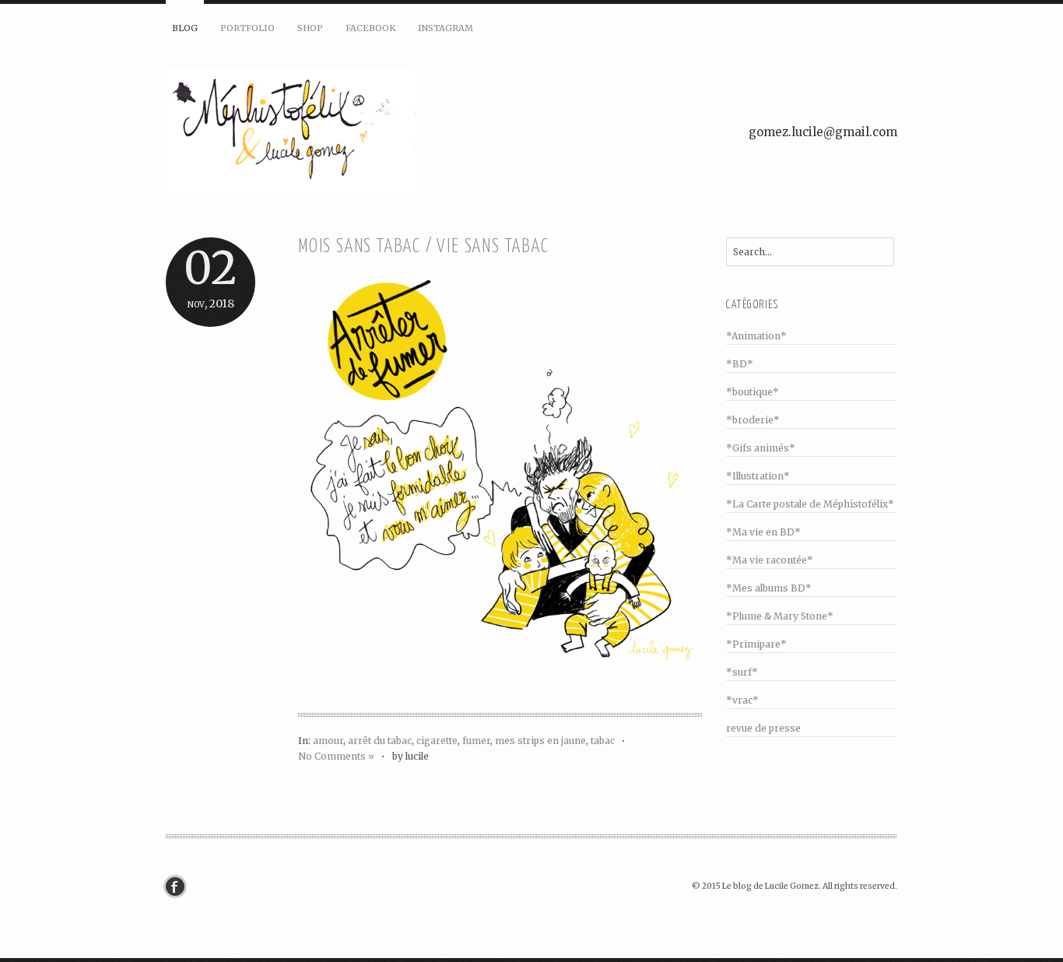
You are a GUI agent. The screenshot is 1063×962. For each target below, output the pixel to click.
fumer (476, 740)
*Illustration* (758, 476)
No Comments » (336, 756)
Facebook (370, 28)
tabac (603, 740)
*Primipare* (756, 644)
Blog (185, 28)
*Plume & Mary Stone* (779, 616)
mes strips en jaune (540, 740)
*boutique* (752, 392)
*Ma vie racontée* (769, 560)
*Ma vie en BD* (763, 532)
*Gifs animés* (760, 448)
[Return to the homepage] (352, 133)
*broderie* (753, 420)
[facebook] (179, 886)
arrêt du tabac (380, 740)
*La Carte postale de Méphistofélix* (810, 504)
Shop (310, 28)
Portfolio (247, 28)
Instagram (445, 28)
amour (328, 740)
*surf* (742, 672)
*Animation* (756, 336)
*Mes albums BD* (769, 588)
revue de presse (763, 728)
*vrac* (742, 700)
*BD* (739, 364)
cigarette (437, 740)
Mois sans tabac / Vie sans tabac (423, 247)
